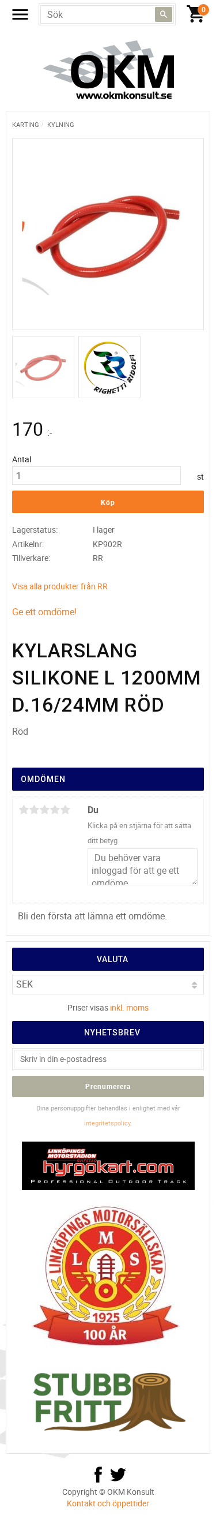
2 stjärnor (34, 810)
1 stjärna (23, 810)
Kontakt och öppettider (108, 1503)
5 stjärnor (65, 810)
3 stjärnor (44, 810)
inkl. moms (129, 1007)
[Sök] (163, 14)
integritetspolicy (107, 1123)
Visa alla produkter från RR (60, 586)
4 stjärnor (55, 810)
